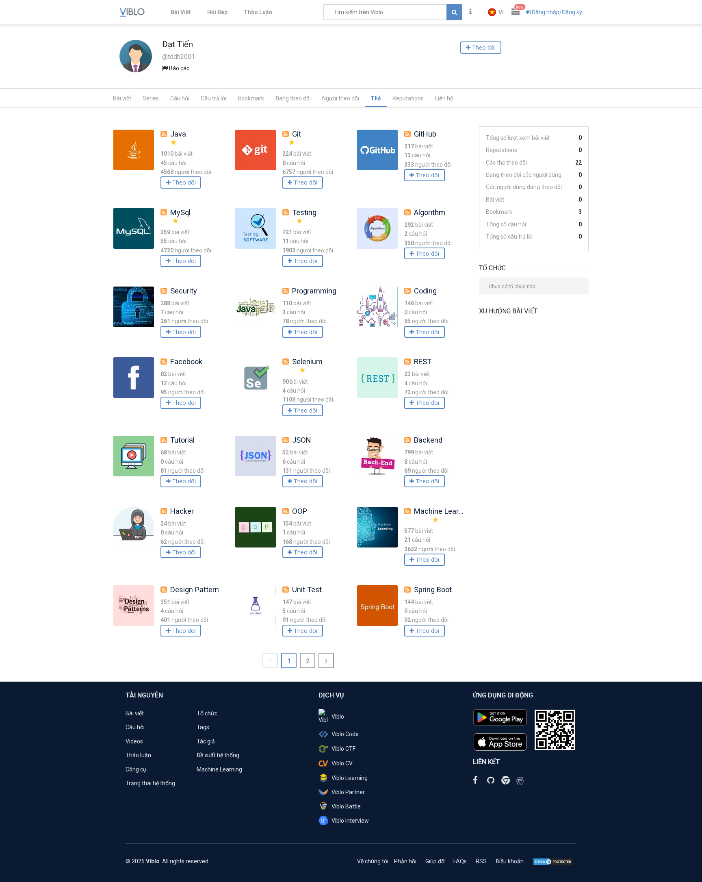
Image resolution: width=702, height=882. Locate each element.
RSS (481, 861)
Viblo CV (342, 763)
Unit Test (307, 589)
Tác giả (206, 741)
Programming (314, 291)
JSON (301, 440)
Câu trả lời (213, 98)
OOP (299, 511)
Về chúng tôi (372, 861)
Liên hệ (444, 98)
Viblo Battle (346, 806)
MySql (180, 212)
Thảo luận (138, 755)
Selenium (307, 361)
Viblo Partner (348, 792)
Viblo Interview (350, 820)
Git (296, 134)
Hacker (182, 511)
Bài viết (122, 98)
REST (422, 361)
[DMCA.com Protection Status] (553, 861)
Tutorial (182, 440)
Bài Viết (181, 12)
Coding (425, 291)
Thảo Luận (258, 12)
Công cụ (136, 769)
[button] (495, 12)
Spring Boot (433, 589)
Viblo (338, 716)
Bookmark (251, 98)
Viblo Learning (350, 778)
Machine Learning (443, 511)
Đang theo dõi (293, 98)
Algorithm (429, 212)
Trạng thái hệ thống (150, 783)
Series (151, 98)
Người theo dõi (340, 98)
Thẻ (375, 98)
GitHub (425, 134)
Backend (428, 440)
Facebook (186, 361)
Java (178, 134)
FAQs (460, 861)
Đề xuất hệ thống (218, 755)
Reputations (408, 98)
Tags (203, 727)
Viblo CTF (343, 748)
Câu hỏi (179, 98)
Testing (304, 212)
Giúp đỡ (434, 861)
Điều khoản (510, 861)
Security (183, 291)
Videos (134, 741)
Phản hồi (405, 861)
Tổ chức (207, 713)
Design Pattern (194, 589)
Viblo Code (345, 734)
